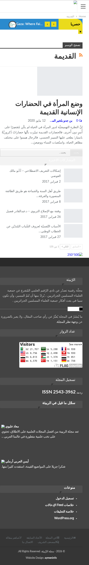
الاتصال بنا (27, 542)
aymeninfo (51, 558)
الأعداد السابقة (34, 537)
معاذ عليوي (12, 425)
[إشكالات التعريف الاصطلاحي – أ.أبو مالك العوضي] (73, 175)
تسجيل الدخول (65, 498)
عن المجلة (51, 537)
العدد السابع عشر (38, 67)
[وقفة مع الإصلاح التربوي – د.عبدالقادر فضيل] (73, 216)
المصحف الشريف (47, 542)
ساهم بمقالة (12, 537)
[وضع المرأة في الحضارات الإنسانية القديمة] (60, 81)
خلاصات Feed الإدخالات (59, 505)
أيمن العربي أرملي (17, 460)
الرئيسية (68, 537)
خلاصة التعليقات (64, 511)
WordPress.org (64, 518)
